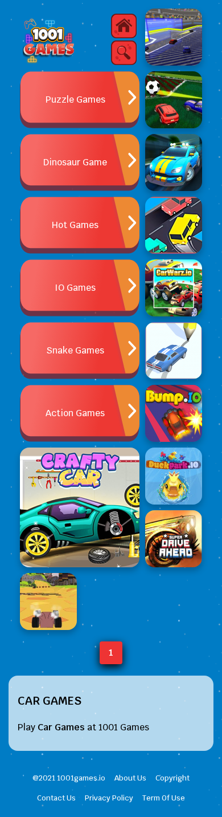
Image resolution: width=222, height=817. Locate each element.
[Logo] (48, 40)
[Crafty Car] (79, 507)
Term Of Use (163, 798)
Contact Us (56, 798)
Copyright (172, 778)
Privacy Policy (109, 798)
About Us (130, 778)
